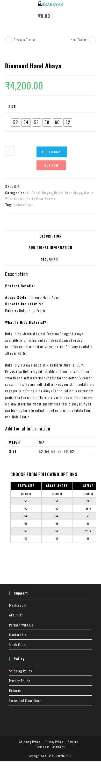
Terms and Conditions (25, 700)
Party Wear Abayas (41, 198)
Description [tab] (51, 236)
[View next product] (92, 39)
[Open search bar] (65, 16)
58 (59, 451)
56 (53, 451)
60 (66, 451)
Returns (15, 690)
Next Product (79, 39)
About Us (16, 614)
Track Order (18, 644)
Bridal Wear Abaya (68, 192)
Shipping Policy (20, 670)
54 (47, 451)
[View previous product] (8, 39)
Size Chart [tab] (50, 259)
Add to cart (52, 152)
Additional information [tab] (50, 247)
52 (41, 451)
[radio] (15, 122)
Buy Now (51, 165)
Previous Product (25, 39)
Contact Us (17, 634)
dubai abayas (24, 204)
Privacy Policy (19, 680)
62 (72, 451)
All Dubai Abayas (39, 192)
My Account (18, 605)
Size (12, 106)
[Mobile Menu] (56, 16)
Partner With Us (21, 625)
